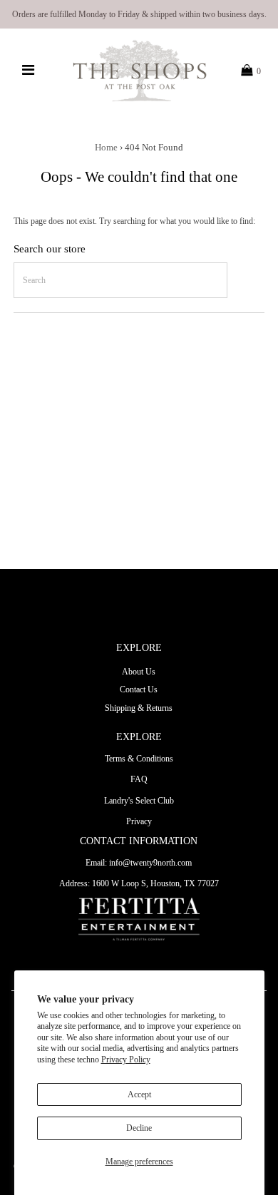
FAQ (139, 779)
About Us (138, 672)
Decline (139, 1128)
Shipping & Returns (139, 708)
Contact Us (139, 689)
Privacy (139, 821)
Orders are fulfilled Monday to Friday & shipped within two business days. (139, 14)
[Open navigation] (28, 70)
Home (106, 147)
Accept (139, 1094)
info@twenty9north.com (150, 863)
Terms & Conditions (139, 759)
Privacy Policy (125, 1060)
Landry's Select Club (139, 801)
